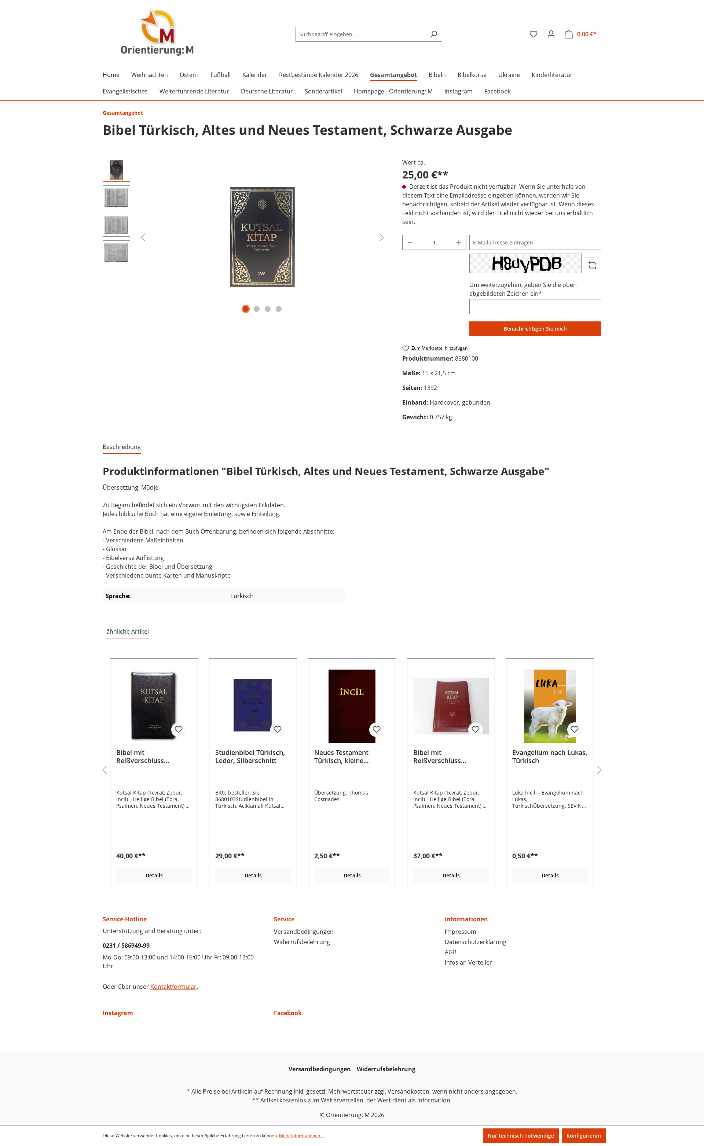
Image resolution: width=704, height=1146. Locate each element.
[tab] (122, 447)
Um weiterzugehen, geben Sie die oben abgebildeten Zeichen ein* (523, 289)
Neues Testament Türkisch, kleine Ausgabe (341, 756)
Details (154, 875)
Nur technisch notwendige (521, 1135)
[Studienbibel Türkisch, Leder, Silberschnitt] (253, 706)
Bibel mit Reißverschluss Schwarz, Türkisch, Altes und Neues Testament (145, 756)
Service (284, 919)
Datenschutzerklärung (475, 942)
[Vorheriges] (143, 237)
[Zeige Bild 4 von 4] (279, 309)
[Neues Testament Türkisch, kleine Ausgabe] (352, 706)
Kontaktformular (173, 987)
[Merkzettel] (533, 34)
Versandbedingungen (304, 932)
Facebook (288, 1013)
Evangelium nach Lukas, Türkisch (549, 756)
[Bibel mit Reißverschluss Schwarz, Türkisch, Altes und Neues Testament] (154, 706)
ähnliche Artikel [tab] (127, 631)
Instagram (118, 1013)
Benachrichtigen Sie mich (535, 328)
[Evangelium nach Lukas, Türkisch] (550, 706)
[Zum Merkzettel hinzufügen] (178, 729)
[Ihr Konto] (551, 34)
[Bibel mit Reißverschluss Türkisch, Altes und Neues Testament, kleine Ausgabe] (451, 706)
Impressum (460, 932)
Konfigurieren (583, 1135)
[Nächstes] (381, 237)
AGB (450, 952)
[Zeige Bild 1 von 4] (246, 309)
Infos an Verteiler (468, 962)
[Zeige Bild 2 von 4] (257, 309)
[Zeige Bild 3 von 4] (268, 309)
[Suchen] (433, 34)
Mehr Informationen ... (301, 1135)
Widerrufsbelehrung (302, 942)
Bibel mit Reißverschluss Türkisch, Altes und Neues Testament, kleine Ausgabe (443, 756)
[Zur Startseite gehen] (158, 33)
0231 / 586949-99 (126, 946)
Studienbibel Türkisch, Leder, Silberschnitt (250, 756)
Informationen (466, 919)
